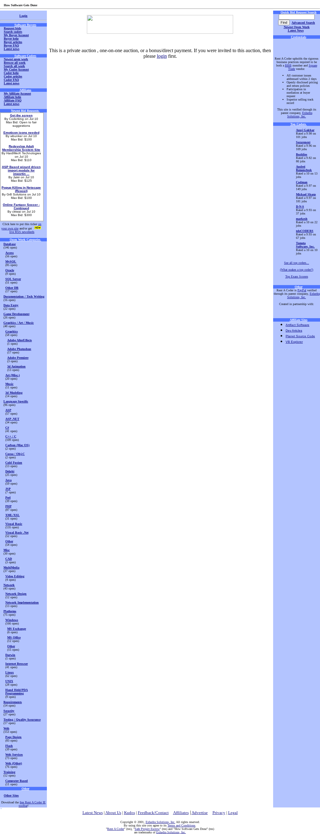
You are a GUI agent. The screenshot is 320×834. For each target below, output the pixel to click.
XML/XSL (12, 515)
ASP (8, 410)
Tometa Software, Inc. (305, 244)
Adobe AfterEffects (19, 340)
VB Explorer (294, 341)
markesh (302, 218)
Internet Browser (16, 663)
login (162, 56)
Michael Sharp (306, 194)
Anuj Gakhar (305, 130)
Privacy (218, 812)
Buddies (301, 154)
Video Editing (14, 576)
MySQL (10, 261)
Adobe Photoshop (19, 349)
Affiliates (181, 812)
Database (9, 244)
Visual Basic (13, 524)
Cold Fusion (13, 462)
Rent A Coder (115, 829)
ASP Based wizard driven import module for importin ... (21, 170)
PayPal (302, 290)
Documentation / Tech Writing (23, 296)
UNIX (9, 681)
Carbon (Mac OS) (17, 445)
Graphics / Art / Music (18, 322)
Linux (9, 672)
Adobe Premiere (17, 357)
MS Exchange (16, 628)
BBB (288, 65)
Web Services (14, 754)
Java (8, 480)
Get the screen (21, 115)
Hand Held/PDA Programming (16, 691)
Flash (9, 746)
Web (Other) (13, 763)
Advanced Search (303, 22)
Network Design (16, 593)
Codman (302, 182)
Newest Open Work (297, 27)
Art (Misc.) (12, 375)
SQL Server (13, 279)
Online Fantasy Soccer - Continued (21, 206)
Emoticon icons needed (21, 132)
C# (7, 427)
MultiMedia (11, 567)
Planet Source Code (300, 336)
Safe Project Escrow (147, 829)
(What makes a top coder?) (296, 269)
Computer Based (16, 780)
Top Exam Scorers (296, 276)
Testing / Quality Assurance (22, 719)
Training (9, 772)
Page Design (13, 737)
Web (6, 728)
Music (9, 384)
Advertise (200, 812)
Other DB (11, 287)
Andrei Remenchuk (304, 168)
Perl (8, 497)
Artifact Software (297, 325)
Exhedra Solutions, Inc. (299, 114)
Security (8, 711)
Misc (6, 550)
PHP (8, 506)
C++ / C (10, 436)
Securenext (303, 142)
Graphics (11, 331)
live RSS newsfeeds (21, 232)
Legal (233, 812)
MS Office (14, 637)
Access (9, 252)
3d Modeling (13, 392)
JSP (8, 489)
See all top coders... (296, 262)
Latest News (296, 30)
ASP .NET (12, 419)
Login (23, 15)
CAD (8, 558)
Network (9, 585)
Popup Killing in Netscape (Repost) (21, 189)
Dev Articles (294, 330)
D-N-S (300, 206)
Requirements (12, 702)
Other (9, 541)
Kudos (129, 812)
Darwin (10, 655)
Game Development (16, 314)
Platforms (9, 611)
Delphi (9, 471)
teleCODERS (304, 231)
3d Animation (16, 366)
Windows (11, 620)
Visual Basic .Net (16, 532)
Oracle (9, 270)
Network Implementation (22, 602)
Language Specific (15, 401)
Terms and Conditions (181, 825)
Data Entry (10, 305)
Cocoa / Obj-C (15, 454)
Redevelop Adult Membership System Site (21, 148)
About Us (113, 812)
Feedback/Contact (153, 812)
